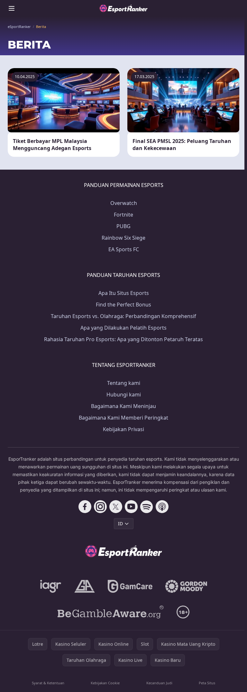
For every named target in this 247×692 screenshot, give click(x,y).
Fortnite (123, 214)
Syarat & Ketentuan (48, 682)
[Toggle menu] (11, 8)
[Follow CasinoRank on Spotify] (146, 506)
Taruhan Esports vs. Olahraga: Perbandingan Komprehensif (123, 316)
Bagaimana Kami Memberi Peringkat (123, 417)
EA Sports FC (123, 249)
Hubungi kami (123, 394)
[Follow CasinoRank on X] (115, 506)
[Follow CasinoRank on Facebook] (84, 506)
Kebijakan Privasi (123, 429)
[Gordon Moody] (186, 586)
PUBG (123, 226)
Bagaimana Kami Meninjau (123, 406)
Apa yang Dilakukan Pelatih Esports (123, 327)
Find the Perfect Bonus (123, 304)
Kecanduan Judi (159, 682)
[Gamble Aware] (111, 612)
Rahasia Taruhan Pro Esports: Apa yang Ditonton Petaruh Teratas (123, 339)
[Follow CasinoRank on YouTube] (131, 506)
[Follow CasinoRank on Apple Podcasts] (162, 506)
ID (120, 523)
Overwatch (123, 203)
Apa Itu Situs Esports (123, 293)
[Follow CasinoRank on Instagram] (100, 506)
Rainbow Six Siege (123, 237)
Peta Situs (207, 682)
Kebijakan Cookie (105, 682)
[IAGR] (50, 586)
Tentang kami (123, 382)
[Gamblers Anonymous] (84, 586)
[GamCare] (130, 586)
